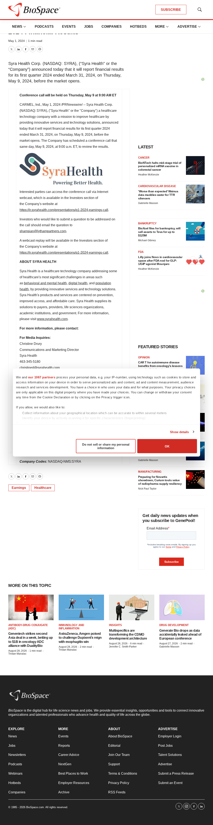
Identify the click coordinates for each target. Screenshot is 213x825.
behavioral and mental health (45, 283)
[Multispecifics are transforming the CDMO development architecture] (131, 607)
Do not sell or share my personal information (105, 446)
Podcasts (44, 26)
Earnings (19, 488)
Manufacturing (149, 471)
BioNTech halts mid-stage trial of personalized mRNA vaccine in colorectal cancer (159, 166)
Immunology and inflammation (71, 627)
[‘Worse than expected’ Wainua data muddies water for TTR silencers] (195, 194)
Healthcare (42, 488)
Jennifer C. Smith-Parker (123, 646)
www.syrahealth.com (52, 319)
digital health (77, 283)
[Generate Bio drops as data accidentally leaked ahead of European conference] (182, 607)
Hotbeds (138, 26)
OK (167, 446)
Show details (179, 432)
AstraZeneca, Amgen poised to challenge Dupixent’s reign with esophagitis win (80, 637)
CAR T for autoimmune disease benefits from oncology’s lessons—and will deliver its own (160, 366)
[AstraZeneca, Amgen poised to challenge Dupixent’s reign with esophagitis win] (81, 607)
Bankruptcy (147, 223)
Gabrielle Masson (148, 203)
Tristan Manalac (17, 653)
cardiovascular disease (157, 186)
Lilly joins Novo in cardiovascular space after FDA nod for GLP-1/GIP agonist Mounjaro (160, 260)
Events (69, 26)
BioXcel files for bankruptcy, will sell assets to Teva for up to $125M (159, 232)
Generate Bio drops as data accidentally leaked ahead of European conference (180, 634)
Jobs (88, 26)
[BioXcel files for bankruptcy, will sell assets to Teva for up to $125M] (195, 231)
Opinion (144, 357)
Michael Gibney (147, 240)
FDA (141, 251)
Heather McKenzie (148, 174)
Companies (112, 26)
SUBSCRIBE (171, 9)
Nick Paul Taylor (147, 488)
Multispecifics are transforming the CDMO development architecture (128, 634)
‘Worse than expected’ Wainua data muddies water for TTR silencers (158, 195)
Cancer (143, 157)
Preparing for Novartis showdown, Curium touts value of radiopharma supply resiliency (160, 480)
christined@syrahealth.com (40, 367)
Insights (115, 625)
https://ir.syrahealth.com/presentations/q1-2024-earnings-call (64, 210)
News (17, 26)
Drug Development (174, 625)
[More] (24, 26)
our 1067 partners (42, 377)
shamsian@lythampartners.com (43, 231)
